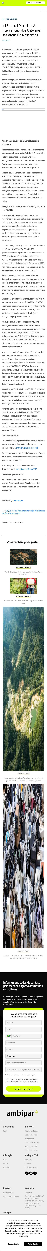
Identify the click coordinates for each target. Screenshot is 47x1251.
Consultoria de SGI (31, 1150)
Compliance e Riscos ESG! (26, 469)
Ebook (5, 1164)
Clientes (28, 1164)
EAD (4, 1160)
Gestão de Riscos (31, 1135)
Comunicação (18, 501)
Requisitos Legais (31, 1131)
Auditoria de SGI (31, 1147)
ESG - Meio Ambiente (9, 19)
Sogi (5, 1131)
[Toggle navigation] (44, 10)
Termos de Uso (33, 1081)
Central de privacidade (11, 1197)
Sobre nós (28, 1160)
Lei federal (13, 511)
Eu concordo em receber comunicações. (21, 1075)
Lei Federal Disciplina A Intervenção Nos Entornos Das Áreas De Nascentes (21, 30)
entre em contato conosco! (27, 448)
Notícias (6, 1168)
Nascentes (22, 511)
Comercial (28, 1193)
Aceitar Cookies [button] (33, 1244)
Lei (7, 511)
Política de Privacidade (13, 1081)
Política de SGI (8, 1193)
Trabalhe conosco (31, 1168)
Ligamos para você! (23, 1089)
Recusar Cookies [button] (13, 1244)
